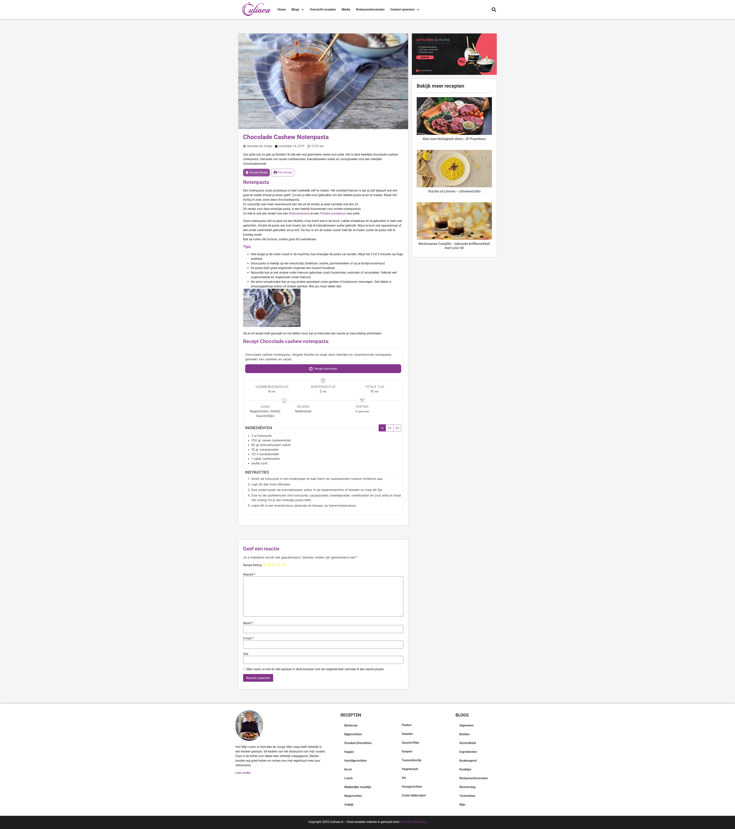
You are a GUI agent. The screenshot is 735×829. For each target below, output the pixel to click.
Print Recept (284, 172)
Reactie (249, 574)
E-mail (248, 638)
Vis (404, 778)
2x (389, 428)
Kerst (348, 769)
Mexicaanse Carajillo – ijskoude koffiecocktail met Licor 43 (454, 246)
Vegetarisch (410, 769)
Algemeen (466, 725)
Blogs (295, 9)
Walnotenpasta (299, 213)
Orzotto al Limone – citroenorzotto (454, 191)
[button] (494, 10)
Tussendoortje (411, 760)
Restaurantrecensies (370, 9)
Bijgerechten (353, 734)
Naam (248, 623)
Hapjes (349, 752)
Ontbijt (348, 804)
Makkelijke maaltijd (357, 787)
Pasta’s (407, 725)
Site (245, 653)
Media (346, 9)
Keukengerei (468, 760)
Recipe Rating (252, 565)
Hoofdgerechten (355, 760)
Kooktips (465, 769)
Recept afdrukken (325, 368)
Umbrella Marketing (413, 822)
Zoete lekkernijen (414, 795)
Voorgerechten (412, 786)
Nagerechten (353, 796)
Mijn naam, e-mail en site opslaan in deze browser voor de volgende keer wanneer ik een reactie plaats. (315, 669)
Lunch (348, 778)
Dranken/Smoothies (358, 743)
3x (397, 428)
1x (382, 428)
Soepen (407, 751)
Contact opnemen (402, 9)
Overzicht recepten (323, 9)
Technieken (467, 796)
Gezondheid (467, 743)
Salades (407, 734)
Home (282, 9)
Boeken (464, 734)
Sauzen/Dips (410, 742)
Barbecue (351, 725)
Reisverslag (467, 787)
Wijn (462, 804)
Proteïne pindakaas (333, 213)
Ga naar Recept (258, 172)
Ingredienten (468, 752)
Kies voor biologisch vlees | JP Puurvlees (454, 139)
